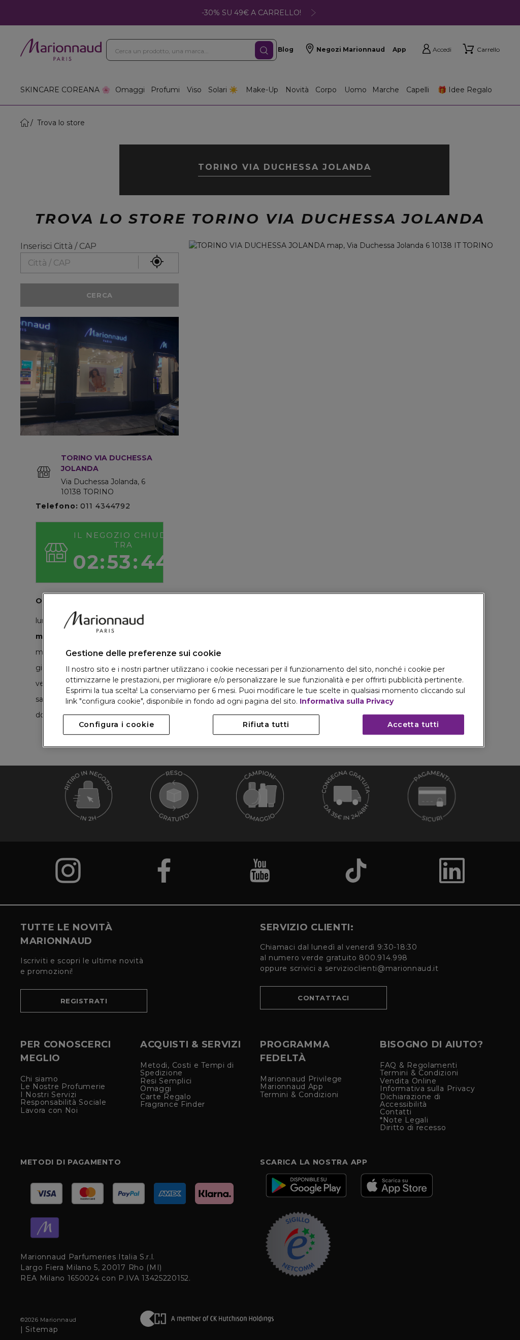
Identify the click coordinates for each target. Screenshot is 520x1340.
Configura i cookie (116, 724)
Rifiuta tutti (266, 724)
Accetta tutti (413, 724)
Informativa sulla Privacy (347, 701)
